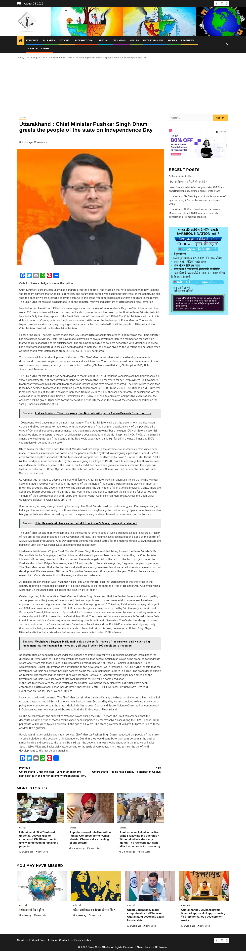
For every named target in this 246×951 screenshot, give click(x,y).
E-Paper (53, 940)
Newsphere (143, 947)
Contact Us (66, 940)
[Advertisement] (123, 87)
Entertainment (153, 40)
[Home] (20, 40)
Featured (187, 40)
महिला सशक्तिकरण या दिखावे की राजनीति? (188, 181)
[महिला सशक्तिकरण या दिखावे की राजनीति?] (96, 886)
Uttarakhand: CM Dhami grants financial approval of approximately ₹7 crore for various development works (197, 200)
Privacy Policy (82, 940)
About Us (22, 940)
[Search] (227, 44)
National (65, 40)
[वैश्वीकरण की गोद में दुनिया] (42, 886)
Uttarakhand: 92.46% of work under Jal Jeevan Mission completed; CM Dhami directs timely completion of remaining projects (38, 839)
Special (103, 40)
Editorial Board (37, 940)
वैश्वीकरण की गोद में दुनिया (180, 176)
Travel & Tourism (37, 48)
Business (49, 40)
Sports (172, 40)
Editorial (32, 40)
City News (119, 40)
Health (134, 40)
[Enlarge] (223, 231)
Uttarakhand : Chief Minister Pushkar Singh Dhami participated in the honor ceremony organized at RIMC (52, 771)
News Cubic (42, 142)
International (84, 40)
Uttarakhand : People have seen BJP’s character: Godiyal (126, 769)
